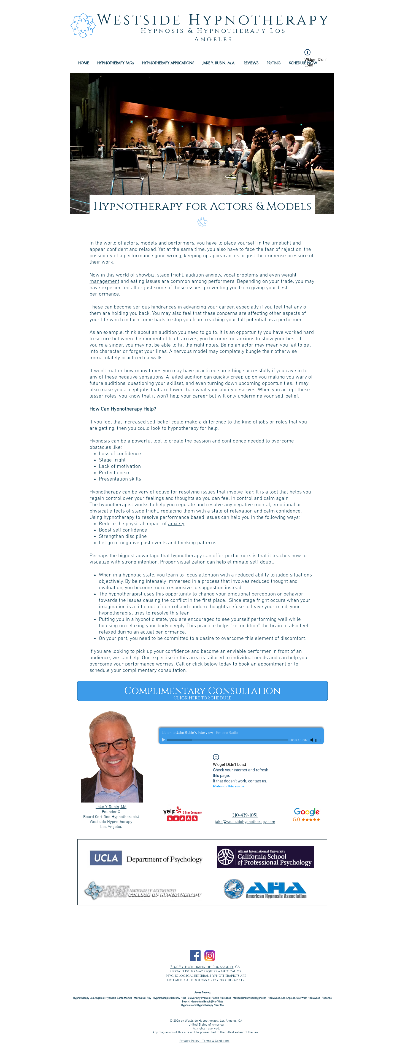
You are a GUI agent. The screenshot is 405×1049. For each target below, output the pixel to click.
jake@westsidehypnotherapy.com (245, 821)
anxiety (176, 524)
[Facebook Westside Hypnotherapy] (195, 955)
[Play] (164, 740)
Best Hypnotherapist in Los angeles (202, 967)
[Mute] (312, 740)
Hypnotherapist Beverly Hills (169, 998)
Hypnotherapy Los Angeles (88, 998)
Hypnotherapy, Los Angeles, (218, 1021)
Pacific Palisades (221, 998)
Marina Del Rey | (143, 998)
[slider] (318, 740)
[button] (168, 63)
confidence (234, 441)
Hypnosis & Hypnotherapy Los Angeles (213, 35)
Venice (206, 998)
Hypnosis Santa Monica (119, 998)
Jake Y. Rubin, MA (111, 806)
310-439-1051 (245, 815)
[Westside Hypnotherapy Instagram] (209, 955)
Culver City (194, 998)
